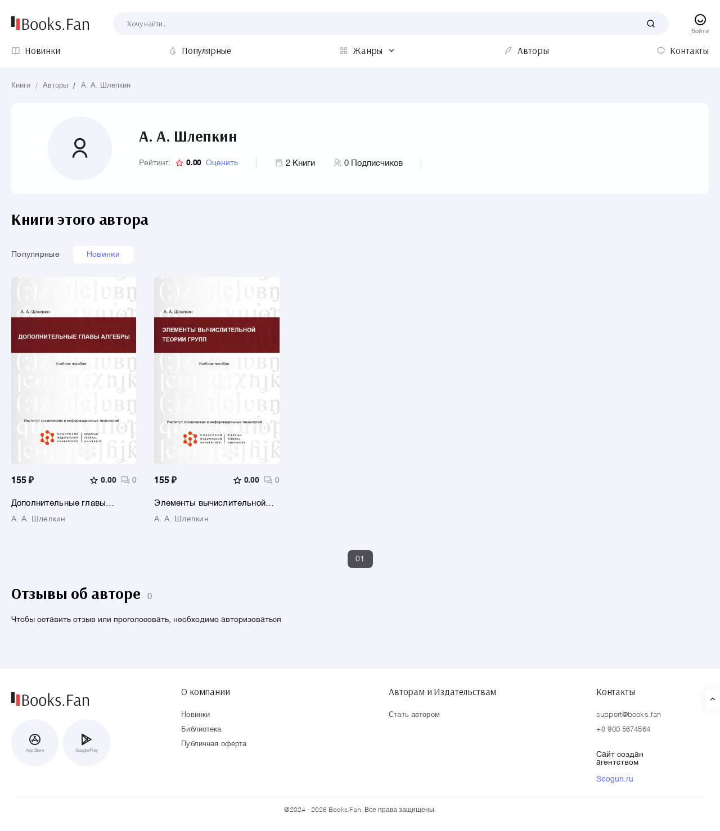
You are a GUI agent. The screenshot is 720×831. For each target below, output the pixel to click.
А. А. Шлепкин (105, 85)
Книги (20, 85)
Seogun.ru (614, 779)
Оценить (222, 163)
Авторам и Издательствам (442, 691)
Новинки (103, 254)
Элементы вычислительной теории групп (209, 503)
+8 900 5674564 (623, 729)
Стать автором (414, 715)
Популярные (35, 254)
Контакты (615, 691)
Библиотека (201, 729)
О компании (205, 691)
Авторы (55, 85)
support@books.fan (628, 715)
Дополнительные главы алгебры (58, 503)
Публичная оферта (213, 744)
